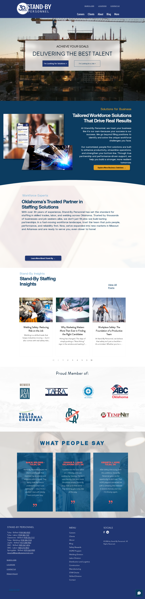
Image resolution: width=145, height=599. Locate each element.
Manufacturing (75, 569)
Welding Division (76, 554)
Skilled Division (75, 576)
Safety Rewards (75, 547)
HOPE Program (75, 551)
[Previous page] (58, 360)
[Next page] (87, 360)
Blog (71, 544)
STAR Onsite (74, 572)
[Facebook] (104, 532)
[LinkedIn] (107, 532)
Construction (74, 565)
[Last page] (91, 360)
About (71, 540)
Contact (72, 580)
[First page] (53, 360)
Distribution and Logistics (79, 562)
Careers (72, 533)
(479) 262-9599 (29, 550)
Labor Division (75, 558)
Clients (72, 536)
